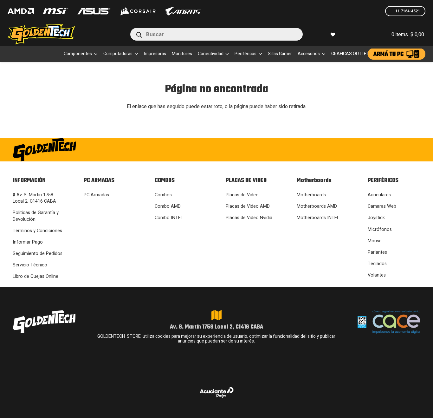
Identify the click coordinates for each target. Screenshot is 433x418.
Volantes (377, 275)
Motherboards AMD (317, 206)
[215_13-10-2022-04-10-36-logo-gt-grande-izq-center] (49, 34)
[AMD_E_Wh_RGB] (21, 11)
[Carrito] (364, 34)
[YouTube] (397, 149)
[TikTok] (377, 149)
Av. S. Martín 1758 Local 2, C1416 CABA (34, 198)
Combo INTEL (169, 217)
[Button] (350, 34)
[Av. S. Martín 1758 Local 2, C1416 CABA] (216, 315)
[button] (95, 54)
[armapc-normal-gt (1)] (396, 54)
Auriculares (379, 195)
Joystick (376, 217)
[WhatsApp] (358, 149)
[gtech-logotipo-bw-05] (76, 149)
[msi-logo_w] (55, 11)
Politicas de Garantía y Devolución (36, 215)
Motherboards (311, 195)
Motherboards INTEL (318, 217)
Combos (163, 195)
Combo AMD (168, 206)
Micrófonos (380, 229)
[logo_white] (138, 11)
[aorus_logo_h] (183, 11)
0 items (407, 34)
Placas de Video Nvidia (249, 217)
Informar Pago (28, 242)
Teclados (377, 263)
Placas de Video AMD (248, 206)
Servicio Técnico (30, 265)
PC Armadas (96, 195)
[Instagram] (318, 150)
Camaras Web (382, 206)
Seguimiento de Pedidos (37, 253)
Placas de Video (242, 195)
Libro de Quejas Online (35, 276)
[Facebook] (339, 149)
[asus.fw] (94, 11)
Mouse (375, 241)
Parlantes (377, 252)
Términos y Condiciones (37, 230)
